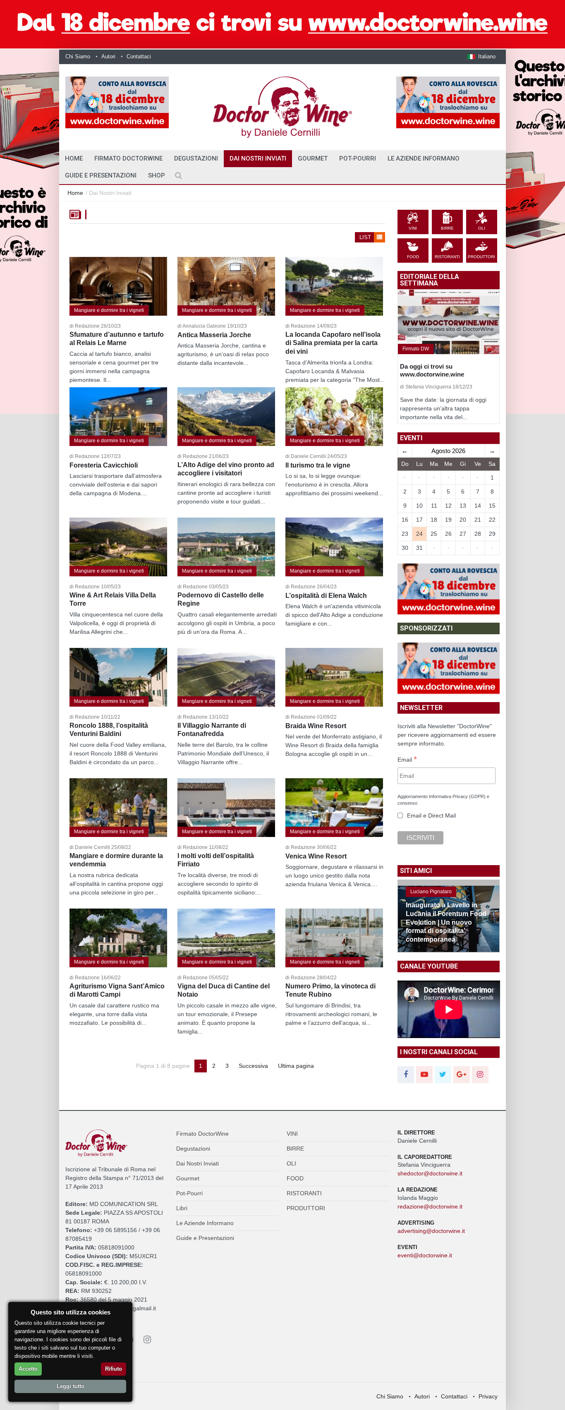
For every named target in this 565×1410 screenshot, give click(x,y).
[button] (481, 56)
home (74, 158)
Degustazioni (196, 158)
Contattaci (139, 56)
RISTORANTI (304, 1193)
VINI (292, 1133)
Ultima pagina (296, 1065)
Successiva (253, 1065)
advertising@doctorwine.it (431, 1231)
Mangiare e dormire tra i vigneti (109, 310)
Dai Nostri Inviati (258, 158)
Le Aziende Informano (424, 158)
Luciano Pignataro (431, 891)
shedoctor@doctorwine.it (429, 1173)
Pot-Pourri (357, 158)
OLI (291, 1163)
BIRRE (295, 1148)
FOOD (295, 1178)
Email (407, 760)
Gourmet (313, 158)
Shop (156, 175)
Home (75, 192)
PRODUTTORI (306, 1208)
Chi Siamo (77, 56)
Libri (181, 1208)
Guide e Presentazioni (100, 175)
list (366, 237)
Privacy (488, 1396)
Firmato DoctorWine (128, 158)
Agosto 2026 (448, 450)
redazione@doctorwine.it (429, 1206)
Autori (108, 56)
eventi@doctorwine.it (424, 1255)
